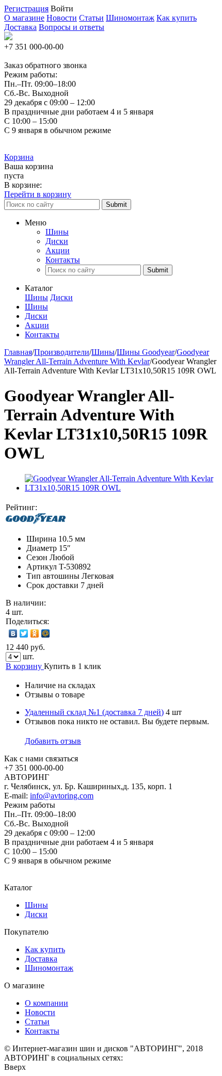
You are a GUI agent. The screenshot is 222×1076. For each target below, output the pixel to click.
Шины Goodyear (146, 352)
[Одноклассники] (34, 633)
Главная (18, 352)
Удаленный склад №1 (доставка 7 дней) (94, 712)
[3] (69, 507)
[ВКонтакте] (13, 633)
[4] (79, 507)
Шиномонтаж (130, 17)
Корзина (19, 157)
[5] (90, 507)
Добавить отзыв (53, 741)
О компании (46, 1003)
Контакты (62, 259)
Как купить (176, 17)
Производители (61, 352)
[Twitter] (24, 633)
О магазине (24, 17)
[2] (59, 507)
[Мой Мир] (45, 633)
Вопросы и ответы (71, 27)
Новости (61, 17)
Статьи (91, 17)
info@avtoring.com (61, 795)
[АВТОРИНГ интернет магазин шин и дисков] (8, 37)
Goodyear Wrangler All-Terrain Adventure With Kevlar (106, 357)
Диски (56, 241)
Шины (57, 231)
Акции (57, 250)
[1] (48, 507)
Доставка (20, 27)
